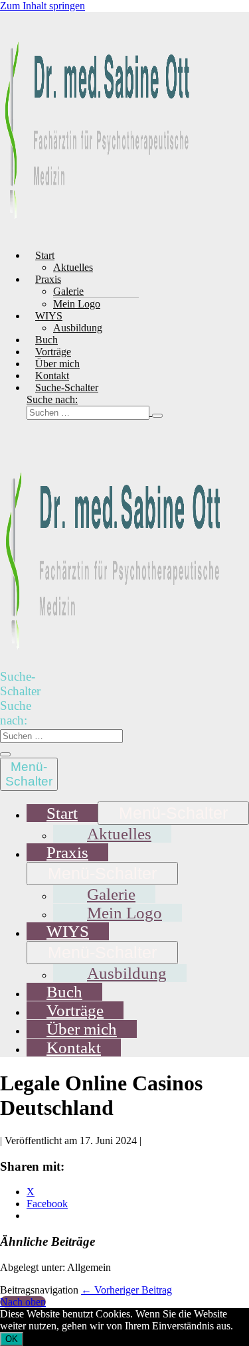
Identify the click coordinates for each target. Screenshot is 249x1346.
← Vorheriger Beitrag (126, 1290)
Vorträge (53, 351)
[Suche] (157, 416)
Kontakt (52, 375)
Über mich (57, 363)
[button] (102, 406)
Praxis (48, 279)
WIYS (48, 315)
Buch (46, 339)
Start (44, 255)
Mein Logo (76, 303)
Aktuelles (73, 267)
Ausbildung (77, 327)
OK (11, 1339)
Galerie (68, 291)
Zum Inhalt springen (42, 5)
